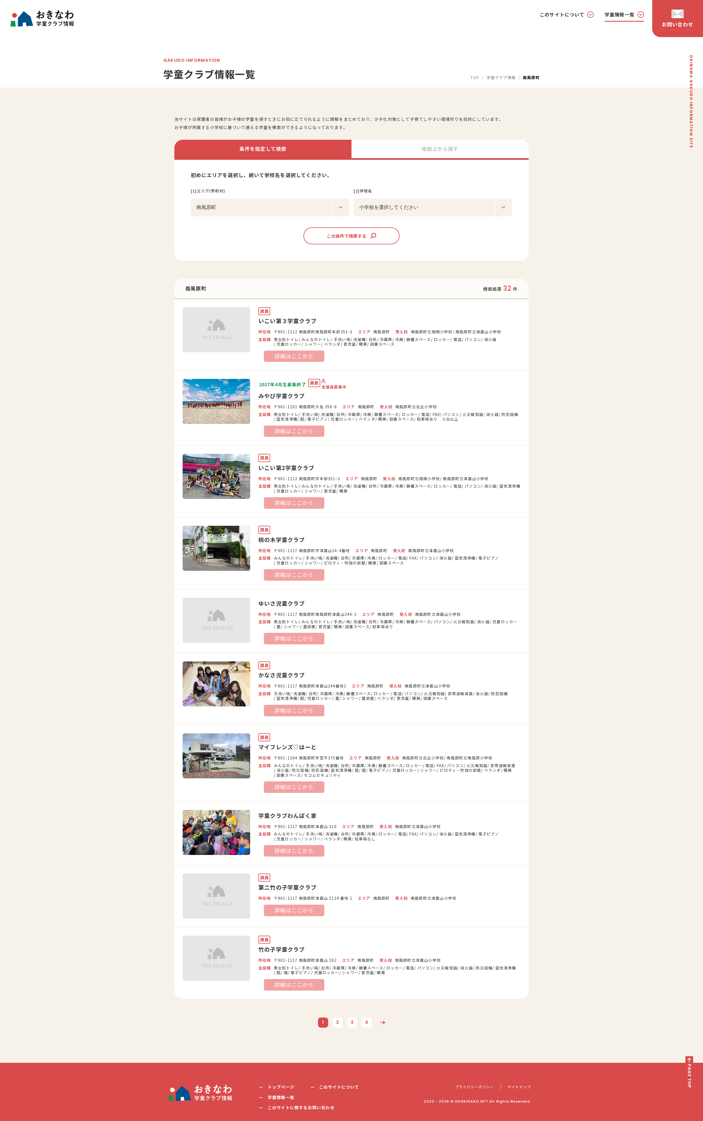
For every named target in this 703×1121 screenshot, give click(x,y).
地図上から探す (440, 148)
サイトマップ (519, 1087)
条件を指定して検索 (263, 148)
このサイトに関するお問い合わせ (301, 1107)
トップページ (281, 1087)
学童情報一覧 (281, 1097)
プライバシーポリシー (474, 1087)
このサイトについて (339, 1087)
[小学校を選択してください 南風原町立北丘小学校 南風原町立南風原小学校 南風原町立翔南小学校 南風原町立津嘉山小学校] (433, 207)
